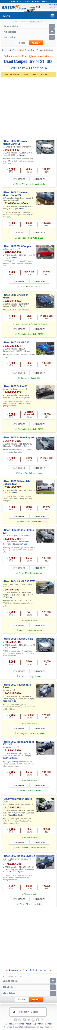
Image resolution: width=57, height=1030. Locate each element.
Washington (21, 733)
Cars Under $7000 (35, 238)
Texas (21, 522)
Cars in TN (23, 573)
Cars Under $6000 (34, 630)
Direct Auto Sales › (10, 701)
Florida (22, 630)
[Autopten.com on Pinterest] (19, 1020)
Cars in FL (20, 184)
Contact (48, 1024)
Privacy (40, 1024)
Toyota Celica (35, 676)
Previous (12, 970)
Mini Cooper (36, 286)
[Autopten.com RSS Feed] (42, 1020)
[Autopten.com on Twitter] (28, 1020)
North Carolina (22, 847)
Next (47, 970)
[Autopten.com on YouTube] (33, 1020)
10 (40, 970)
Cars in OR (24, 904)
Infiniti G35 (35, 378)
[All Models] (29, 31)
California (22, 238)
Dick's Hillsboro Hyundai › (15, 872)
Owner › (22, 155)
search (36, 42)
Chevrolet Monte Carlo (35, 184)
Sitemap (20, 1024)
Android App (10, 1024)
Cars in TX (24, 286)
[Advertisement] (28, 106)
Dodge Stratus (36, 573)
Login (53, 7)
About (28, 1024)
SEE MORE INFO (19, 179)
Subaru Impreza (35, 473)
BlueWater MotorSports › (14, 815)
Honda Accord (35, 790)
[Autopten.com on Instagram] (24, 1020)
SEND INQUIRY (39, 179)
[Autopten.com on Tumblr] (37, 1020)
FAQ (34, 1024)
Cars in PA (22, 473)
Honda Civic (36, 904)
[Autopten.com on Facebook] (15, 1020)
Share (54, 4)
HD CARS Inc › (8, 597)
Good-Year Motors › (10, 758)
